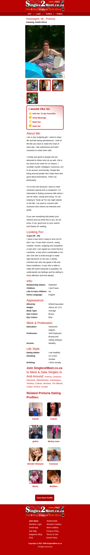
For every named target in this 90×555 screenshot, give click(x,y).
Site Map (33, 531)
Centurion (57, 377)
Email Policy (52, 538)
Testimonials (52, 521)
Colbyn (30, 387)
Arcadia (44, 387)
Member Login (35, 524)
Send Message (39, 118)
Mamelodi (31, 380)
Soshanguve (55, 380)
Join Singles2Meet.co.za (44, 368)
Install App (33, 527)
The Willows (57, 383)
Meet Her (36, 122)
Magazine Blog (35, 534)
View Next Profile (45, 498)
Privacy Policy (53, 531)
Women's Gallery (54, 524)
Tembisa (30, 383)
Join (29, 14)
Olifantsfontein (42, 380)
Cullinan (38, 383)
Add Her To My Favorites (44, 113)
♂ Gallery (58, 14)
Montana (47, 383)
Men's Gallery (52, 527)
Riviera (37, 387)
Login (38, 14)
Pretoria (48, 377)
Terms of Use (52, 534)
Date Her (36, 126)
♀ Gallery (48, 14)
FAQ (31, 538)
